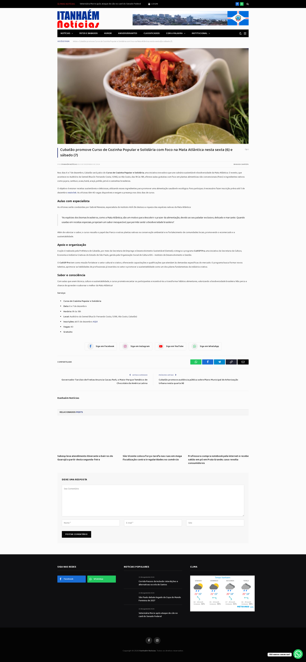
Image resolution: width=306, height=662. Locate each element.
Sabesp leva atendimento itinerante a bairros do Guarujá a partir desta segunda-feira (85, 457)
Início (75, 41)
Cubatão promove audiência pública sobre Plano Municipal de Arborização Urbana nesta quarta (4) (198, 381)
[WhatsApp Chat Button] (298, 654)
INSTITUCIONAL (199, 33)
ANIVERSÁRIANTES (127, 33)
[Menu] (245, 33)
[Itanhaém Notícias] (78, 19)
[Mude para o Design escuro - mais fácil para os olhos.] (240, 33)
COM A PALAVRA (174, 33)
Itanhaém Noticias (147, 650)
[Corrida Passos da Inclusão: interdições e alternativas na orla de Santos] (130, 581)
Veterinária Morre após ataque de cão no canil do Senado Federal (110, 3)
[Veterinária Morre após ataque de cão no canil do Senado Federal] (130, 612)
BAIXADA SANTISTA (241, 164)
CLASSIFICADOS (152, 33)
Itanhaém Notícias (69, 164)
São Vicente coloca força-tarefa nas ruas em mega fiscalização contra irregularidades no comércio (152, 457)
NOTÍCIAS (65, 33)
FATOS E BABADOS (88, 33)
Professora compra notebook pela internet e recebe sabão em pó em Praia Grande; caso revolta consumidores (218, 459)
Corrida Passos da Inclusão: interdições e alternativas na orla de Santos (158, 583)
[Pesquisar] (247, 4)
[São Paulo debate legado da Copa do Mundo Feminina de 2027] (130, 596)
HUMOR (108, 33)
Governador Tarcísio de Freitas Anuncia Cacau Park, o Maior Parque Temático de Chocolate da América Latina (104, 381)
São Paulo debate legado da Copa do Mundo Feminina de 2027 (160, 599)
